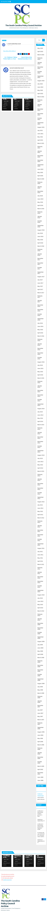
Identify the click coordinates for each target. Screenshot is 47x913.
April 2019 (40, 205)
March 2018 (40, 246)
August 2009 (40, 641)
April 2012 (40, 514)
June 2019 (40, 199)
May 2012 (40, 511)
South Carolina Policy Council (14, 43)
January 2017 (39, 301)
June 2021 (40, 133)
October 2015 (39, 358)
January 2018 (39, 254)
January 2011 (39, 572)
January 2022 (39, 105)
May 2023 (40, 48)
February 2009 (39, 661)
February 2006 (39, 748)
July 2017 (40, 279)
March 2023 (40, 54)
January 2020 (39, 187)
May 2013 (40, 464)
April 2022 (40, 93)
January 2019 (39, 217)
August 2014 (40, 408)
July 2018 (40, 233)
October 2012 (39, 493)
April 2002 (40, 769)
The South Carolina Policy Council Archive (23, 25)
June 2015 (40, 368)
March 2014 (40, 424)
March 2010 (40, 611)
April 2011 (40, 561)
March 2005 (40, 766)
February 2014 (39, 428)
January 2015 (39, 386)
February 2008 (39, 697)
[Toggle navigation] (45, 32)
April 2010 (40, 607)
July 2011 (40, 551)
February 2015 (39, 382)
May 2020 (40, 172)
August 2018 (40, 230)
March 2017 (40, 292)
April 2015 (40, 375)
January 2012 (39, 526)
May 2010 (40, 604)
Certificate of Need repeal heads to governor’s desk (40, 813)
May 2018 (40, 239)
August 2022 (40, 80)
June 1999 (40, 777)
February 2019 (39, 212)
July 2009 (40, 644)
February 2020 (39, 182)
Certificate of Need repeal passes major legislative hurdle (40, 827)
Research (4, 40)
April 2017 (40, 289)
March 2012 (40, 517)
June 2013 (40, 461)
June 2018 (40, 236)
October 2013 (39, 446)
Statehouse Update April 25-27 (41, 841)
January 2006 (39, 753)
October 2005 (39, 762)
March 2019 (40, 208)
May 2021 (40, 137)
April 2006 (40, 741)
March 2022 (40, 96)
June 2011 (40, 554)
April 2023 (40, 51)
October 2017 (39, 268)
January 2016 (39, 344)
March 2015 (40, 378)
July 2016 (40, 323)
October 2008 (39, 675)
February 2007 (39, 723)
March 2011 (40, 564)
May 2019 (40, 202)
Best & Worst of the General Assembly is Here (25, 58)
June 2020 (40, 169)
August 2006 (40, 732)
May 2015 (40, 371)
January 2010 (39, 619)
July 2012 (40, 505)
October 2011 (39, 540)
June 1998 (40, 780)
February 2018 (39, 250)
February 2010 (39, 615)
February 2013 (39, 475)
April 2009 (40, 654)
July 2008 (40, 686)
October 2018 (39, 221)
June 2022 (40, 87)
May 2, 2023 (17, 859)
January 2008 (39, 701)
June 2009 (40, 648)
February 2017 (39, 296)
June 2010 (40, 601)
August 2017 (40, 276)
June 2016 (40, 326)
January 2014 (39, 433)
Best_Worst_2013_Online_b (9, 51)
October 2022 (39, 72)
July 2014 (40, 411)
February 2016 (39, 340)
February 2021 (39, 147)
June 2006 (40, 735)
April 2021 (40, 140)
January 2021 (39, 151)
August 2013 (40, 455)
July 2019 (40, 195)
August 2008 (40, 683)
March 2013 (40, 471)
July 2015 (40, 365)
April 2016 (40, 333)
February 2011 (39, 568)
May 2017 (40, 286)
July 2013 (40, 458)
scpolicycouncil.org (7, 879)
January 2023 (39, 63)
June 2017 (40, 283)
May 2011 (40, 558)
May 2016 (40, 329)
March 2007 (40, 719)
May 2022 (40, 90)
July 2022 (40, 84)
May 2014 (40, 418)
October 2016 (39, 314)
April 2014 (40, 421)
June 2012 (40, 508)
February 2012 (39, 521)
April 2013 (40, 468)
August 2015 (40, 362)
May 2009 (40, 651)
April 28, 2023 (29, 859)
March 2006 (40, 744)
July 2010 (40, 598)
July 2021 (40, 130)
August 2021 (40, 127)
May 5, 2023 (6, 859)
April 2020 (40, 175)
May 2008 (40, 690)
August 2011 (40, 548)
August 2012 (40, 501)
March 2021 (40, 143)
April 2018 (40, 243)
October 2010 (39, 586)
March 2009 (40, 657)
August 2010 (40, 595)
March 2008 (40, 693)
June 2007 (40, 713)
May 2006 (40, 738)
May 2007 (40, 716)
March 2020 (40, 179)
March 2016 (40, 336)
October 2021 (39, 118)
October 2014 (39, 400)
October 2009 (39, 633)
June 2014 (40, 415)
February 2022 (39, 100)
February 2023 (39, 58)
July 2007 (40, 710)
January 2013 (39, 479)
